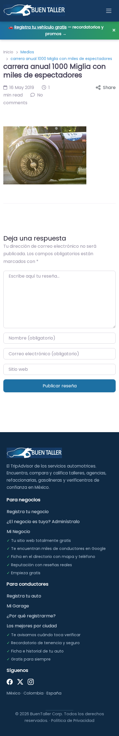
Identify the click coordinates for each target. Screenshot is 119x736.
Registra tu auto (24, 596)
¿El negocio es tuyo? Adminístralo (43, 521)
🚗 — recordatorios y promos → (56, 30)
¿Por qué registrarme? (31, 616)
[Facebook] (10, 681)
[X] (20, 681)
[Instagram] (31, 681)
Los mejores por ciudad (32, 626)
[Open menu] (109, 11)
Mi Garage (18, 606)
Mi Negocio (18, 531)
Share (109, 87)
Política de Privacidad (72, 720)
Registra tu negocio (28, 511)
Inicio (8, 52)
